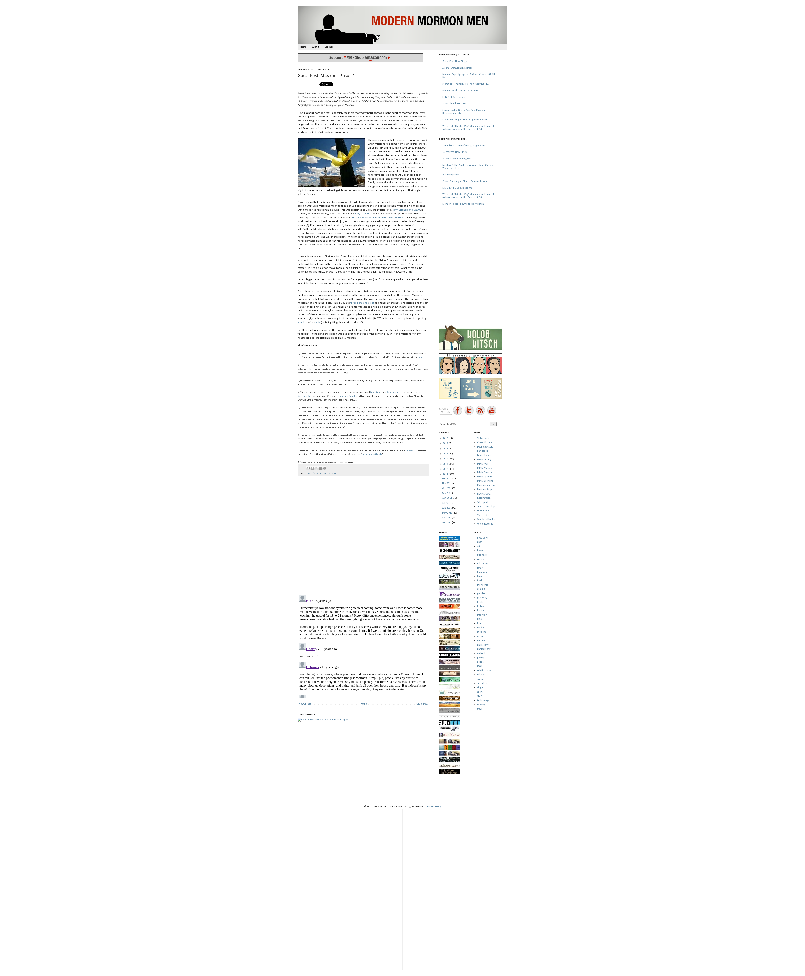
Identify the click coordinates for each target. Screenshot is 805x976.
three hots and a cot (362, 302)
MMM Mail (483, 464)
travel (480, 709)
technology (483, 700)
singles (481, 687)
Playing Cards (484, 494)
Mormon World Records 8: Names (460, 90)
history (480, 606)
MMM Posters (484, 472)
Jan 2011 (447, 522)
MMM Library (484, 459)
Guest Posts (312, 473)
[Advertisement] (470, 239)
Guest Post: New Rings (454, 61)
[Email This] (308, 468)
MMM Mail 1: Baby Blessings (457, 188)
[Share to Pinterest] (324, 468)
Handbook (482, 451)
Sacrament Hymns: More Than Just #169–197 (465, 84)
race (479, 666)
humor (480, 610)
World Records (485, 524)
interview (482, 615)
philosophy (482, 645)
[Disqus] (363, 533)
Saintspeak (483, 502)
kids (479, 619)
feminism (482, 572)
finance (481, 576)
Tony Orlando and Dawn (406, 210)
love (479, 623)
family (480, 568)
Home (303, 47)
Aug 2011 (447, 498)
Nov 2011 (447, 483)
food (479, 580)
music (480, 636)
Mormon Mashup (486, 485)
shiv (318, 322)
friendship (482, 585)
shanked (303, 322)
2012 (446, 469)
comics (480, 559)
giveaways (482, 597)
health (480, 602)
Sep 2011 (447, 493)
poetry (480, 657)
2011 (446, 474)
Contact (329, 47)
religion (332, 473)
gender (481, 593)
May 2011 (447, 513)
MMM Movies (484, 468)
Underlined (483, 511)
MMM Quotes (484, 476)
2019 (446, 438)
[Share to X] (316, 468)
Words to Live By (486, 519)
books (480, 550)
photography (483, 649)
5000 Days (482, 538)
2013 (446, 464)
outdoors (482, 640)
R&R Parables (484, 498)
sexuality (482, 683)
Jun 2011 (447, 508)
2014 (446, 459)
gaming (481, 589)
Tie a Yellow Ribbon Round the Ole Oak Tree (377, 217)
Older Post (422, 704)
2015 (446, 454)
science (481, 679)
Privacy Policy (434, 806)
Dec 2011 (447, 478)
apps (479, 542)
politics (480, 662)
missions (323, 473)
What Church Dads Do (454, 103)
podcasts (481, 653)
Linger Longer (484, 455)
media (480, 627)
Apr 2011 (447, 518)
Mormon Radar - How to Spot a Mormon (463, 204)
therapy (481, 704)
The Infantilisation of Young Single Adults (464, 145)
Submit (315, 47)
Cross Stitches (484, 442)
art (478, 546)
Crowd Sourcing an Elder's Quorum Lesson (465, 120)
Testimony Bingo (450, 175)
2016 (446, 449)
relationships (484, 670)
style (479, 696)
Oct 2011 (447, 488)
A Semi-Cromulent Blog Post (457, 68)
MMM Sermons (485, 481)
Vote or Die (483, 515)
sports (480, 692)
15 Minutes (483, 438)
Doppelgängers (485, 447)
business (482, 555)
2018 (446, 443)
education (482, 563)
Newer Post (305, 704)
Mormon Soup (484, 489)
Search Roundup (486, 506)
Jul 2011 (446, 503)
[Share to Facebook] (320, 468)
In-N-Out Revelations (453, 97)
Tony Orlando (362, 213)
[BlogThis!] (312, 468)
